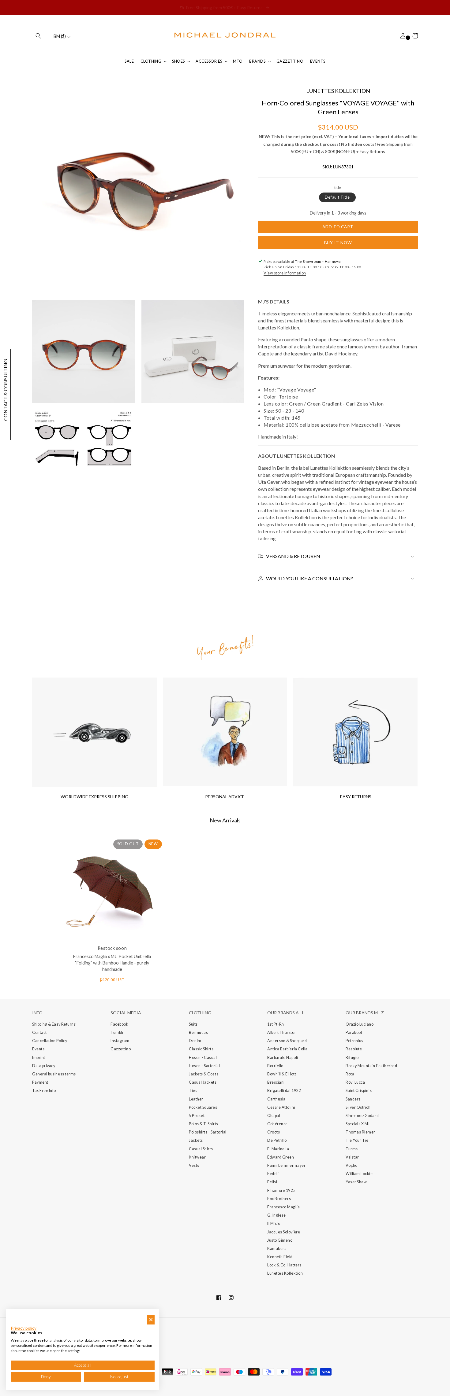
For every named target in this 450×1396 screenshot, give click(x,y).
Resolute (354, 1049)
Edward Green (280, 1157)
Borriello (275, 1066)
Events (38, 1049)
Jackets (196, 1140)
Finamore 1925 (281, 1190)
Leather (196, 1099)
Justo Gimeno (279, 1240)
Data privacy (43, 1066)
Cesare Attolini (281, 1107)
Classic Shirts (201, 1049)
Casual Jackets (203, 1082)
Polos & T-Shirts (203, 1124)
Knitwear (197, 1157)
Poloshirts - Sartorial (208, 1132)
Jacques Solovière (283, 1232)
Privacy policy (23, 1328)
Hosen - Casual (203, 1057)
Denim (195, 1040)
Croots (273, 1132)
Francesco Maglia (283, 1207)
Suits (193, 1024)
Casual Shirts (201, 1149)
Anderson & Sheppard (287, 1040)
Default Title (337, 197)
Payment (40, 1082)
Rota (350, 1074)
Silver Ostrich (358, 1107)
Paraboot (354, 1032)
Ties (193, 1090)
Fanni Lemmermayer (286, 1165)
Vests (194, 1165)
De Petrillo (277, 1140)
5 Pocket (196, 1115)
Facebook (119, 1024)
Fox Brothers (279, 1198)
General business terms (54, 1074)
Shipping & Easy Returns (54, 1024)
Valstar (352, 1157)
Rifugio (352, 1057)
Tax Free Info (44, 1090)
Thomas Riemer (360, 1132)
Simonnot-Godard (362, 1115)
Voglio (351, 1165)
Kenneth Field (280, 1257)
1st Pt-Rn (275, 1024)
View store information (285, 273)
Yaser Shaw (356, 1182)
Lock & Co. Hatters (284, 1265)
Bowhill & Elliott (281, 1074)
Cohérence (277, 1124)
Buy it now (338, 242)
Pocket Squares (203, 1107)
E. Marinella (278, 1149)
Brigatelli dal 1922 (284, 1090)
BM (60, 36)
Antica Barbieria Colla (287, 1049)
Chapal (273, 1115)
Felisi (272, 1182)
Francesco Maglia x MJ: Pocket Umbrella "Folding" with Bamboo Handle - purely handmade (112, 963)
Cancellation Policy (49, 1040)
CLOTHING (151, 61)
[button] (38, 36)
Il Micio (273, 1223)
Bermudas (198, 1032)
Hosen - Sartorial (204, 1066)
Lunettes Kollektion (285, 1273)
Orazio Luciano (360, 1024)
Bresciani (276, 1082)
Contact (39, 1032)
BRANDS (257, 61)
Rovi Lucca (355, 1082)
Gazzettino (121, 1049)
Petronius (354, 1040)
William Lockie (359, 1173)
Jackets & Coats (203, 1074)
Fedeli (273, 1173)
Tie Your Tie (357, 1140)
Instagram (120, 1040)
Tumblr (117, 1032)
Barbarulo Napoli (282, 1057)
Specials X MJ (358, 1124)
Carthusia (276, 1099)
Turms (352, 1149)
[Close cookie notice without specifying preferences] (151, 1319)
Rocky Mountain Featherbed (371, 1066)
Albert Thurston (282, 1032)
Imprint (38, 1057)
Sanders (353, 1099)
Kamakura (277, 1248)
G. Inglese (276, 1215)
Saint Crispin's (359, 1090)
